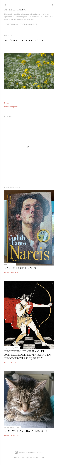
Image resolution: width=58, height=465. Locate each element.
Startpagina (11, 24)
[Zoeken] (52, 4)
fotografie (14, 107)
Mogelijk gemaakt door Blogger (31, 452)
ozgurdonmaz (39, 457)
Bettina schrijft (15, 9)
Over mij (25, 24)
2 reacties (14, 273)
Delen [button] (6, 103)
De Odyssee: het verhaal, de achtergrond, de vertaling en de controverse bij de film (27, 354)
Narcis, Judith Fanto (20, 268)
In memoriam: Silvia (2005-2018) (25, 431)
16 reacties (14, 435)
